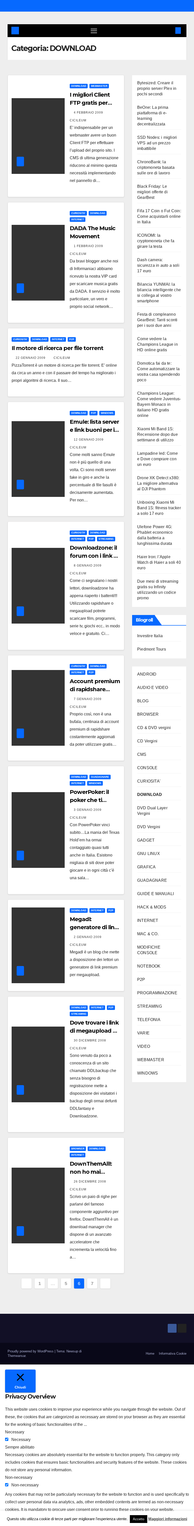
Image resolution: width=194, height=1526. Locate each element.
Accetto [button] (138, 1519)
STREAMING (106, 539)
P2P (71, 339)
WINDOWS (107, 413)
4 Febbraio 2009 (89, 112)
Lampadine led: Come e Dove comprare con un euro (157, 459)
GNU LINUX (148, 853)
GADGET (146, 840)
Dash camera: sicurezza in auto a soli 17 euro (158, 265)
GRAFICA (146, 867)
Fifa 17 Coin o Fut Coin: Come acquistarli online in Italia (159, 216)
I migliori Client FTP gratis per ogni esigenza (90, 102)
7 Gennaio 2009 (88, 699)
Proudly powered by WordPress (31, 1351)
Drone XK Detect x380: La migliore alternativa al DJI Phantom (158, 483)
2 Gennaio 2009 (88, 937)
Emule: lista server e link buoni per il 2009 (94, 429)
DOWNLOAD (78, 86)
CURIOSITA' (78, 213)
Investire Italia (150, 636)
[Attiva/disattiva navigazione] (94, 31)
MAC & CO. (148, 934)
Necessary (21, 1439)
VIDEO (143, 1046)
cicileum (62, 358)
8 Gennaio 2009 (88, 565)
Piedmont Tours (151, 649)
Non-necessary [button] (18, 1477)
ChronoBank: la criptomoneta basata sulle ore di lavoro (156, 167)
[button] (170, 30)
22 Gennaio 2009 (31, 358)
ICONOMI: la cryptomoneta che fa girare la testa (155, 241)
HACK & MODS (151, 907)
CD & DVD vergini (154, 728)
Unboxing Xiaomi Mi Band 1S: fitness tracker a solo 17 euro (159, 508)
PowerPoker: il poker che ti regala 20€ (89, 800)
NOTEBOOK (149, 966)
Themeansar (17, 1356)
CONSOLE (147, 768)
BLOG (143, 701)
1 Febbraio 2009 (89, 246)
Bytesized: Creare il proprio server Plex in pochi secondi (156, 88)
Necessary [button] (14, 1432)
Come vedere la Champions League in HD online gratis (157, 344)
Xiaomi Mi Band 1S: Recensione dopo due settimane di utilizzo (157, 434)
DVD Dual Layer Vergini (152, 811)
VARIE (143, 1033)
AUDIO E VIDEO (152, 687)
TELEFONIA (148, 1020)
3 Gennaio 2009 (88, 810)
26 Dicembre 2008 (90, 1181)
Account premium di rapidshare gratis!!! (95, 689)
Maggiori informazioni (167, 1519)
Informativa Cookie (172, 1353)
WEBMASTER (99, 86)
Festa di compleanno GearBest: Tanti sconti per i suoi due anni (157, 320)
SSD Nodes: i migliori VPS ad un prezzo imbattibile (157, 143)
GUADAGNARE (100, 776)
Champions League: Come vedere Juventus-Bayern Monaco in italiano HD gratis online (159, 404)
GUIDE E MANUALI (155, 894)
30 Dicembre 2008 (90, 1040)
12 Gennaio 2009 (89, 439)
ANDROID (146, 674)
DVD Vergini (148, 827)
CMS (142, 754)
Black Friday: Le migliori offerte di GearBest (152, 192)
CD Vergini (147, 741)
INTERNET (77, 219)
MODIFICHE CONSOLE (148, 950)
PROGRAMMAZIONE (157, 993)
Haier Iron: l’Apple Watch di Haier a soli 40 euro (159, 562)
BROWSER (77, 1148)
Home (150, 1353)
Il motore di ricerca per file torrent (57, 348)
